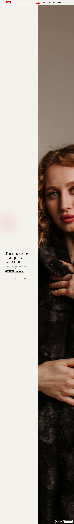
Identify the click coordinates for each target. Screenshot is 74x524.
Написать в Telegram (19, 271)
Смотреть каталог (10, 271)
